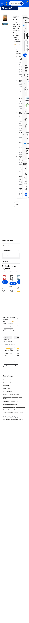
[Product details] (18, 246)
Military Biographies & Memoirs (10, 401)
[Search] (21, 3)
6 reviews (10, 323)
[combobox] (16, 3)
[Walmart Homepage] (6, 3)
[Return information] (24, 31)
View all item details (21, 198)
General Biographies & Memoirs (10, 404)
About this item (7, 241)
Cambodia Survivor (7, 391)
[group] (19, 44)
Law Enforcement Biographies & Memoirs (13, 412)
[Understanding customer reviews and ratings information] (18, 326)
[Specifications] (18, 250)
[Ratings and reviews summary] (18, 317)
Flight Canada (6, 388)
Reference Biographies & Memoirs (11, 409)
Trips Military (6, 385)
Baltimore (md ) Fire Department (11, 394)
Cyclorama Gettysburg (8, 382)
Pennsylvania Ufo (7, 380)
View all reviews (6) (11, 365)
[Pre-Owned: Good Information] (27, 47)
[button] (16, 51)
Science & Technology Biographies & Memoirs (14, 407)
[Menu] (2, 3)
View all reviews (8, 329)
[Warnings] (18, 261)
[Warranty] (17, 255)
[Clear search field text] (19, 3)
